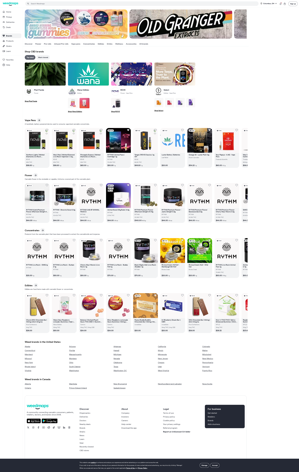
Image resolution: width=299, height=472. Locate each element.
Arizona (72, 346)
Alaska (27, 346)
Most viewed (43, 57)
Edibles (29, 286)
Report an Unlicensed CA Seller (176, 432)
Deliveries (84, 417)
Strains (82, 432)
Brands (82, 428)
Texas (116, 366)
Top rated (30, 57)
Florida (72, 350)
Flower (29, 176)
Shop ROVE (115, 111)
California (162, 346)
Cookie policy (169, 420)
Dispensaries (85, 413)
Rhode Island (30, 366)
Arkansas (117, 346)
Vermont (206, 366)
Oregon (161, 362)
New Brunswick (120, 384)
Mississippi (206, 354)
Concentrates (32, 231)
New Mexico (207, 358)
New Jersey (163, 358)
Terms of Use (130, 468)
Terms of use (168, 413)
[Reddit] (48, 427)
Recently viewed (87, 446)
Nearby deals (85, 424)
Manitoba (73, 384)
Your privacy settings (171, 424)
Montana (73, 358)
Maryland (29, 354)
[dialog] (149, 465)
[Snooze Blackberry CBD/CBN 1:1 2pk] (180, 102)
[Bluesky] (59, 427)
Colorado (206, 346)
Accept (215, 465)
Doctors (83, 420)
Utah (160, 366)
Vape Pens (30, 121)
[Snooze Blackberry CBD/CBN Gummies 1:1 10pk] (190, 102)
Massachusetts (75, 354)
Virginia (28, 370)
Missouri (28, 358)
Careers (124, 420)
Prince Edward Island (78, 388)
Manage (204, 465)
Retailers (211, 417)
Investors (125, 417)
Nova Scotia (207, 384)
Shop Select (158, 111)
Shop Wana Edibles (75, 111)
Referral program (170, 428)
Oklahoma (118, 362)
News (82, 435)
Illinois (160, 350)
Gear (82, 443)
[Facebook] (38, 427)
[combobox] (143, 4)
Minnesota (162, 354)
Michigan (117, 354)
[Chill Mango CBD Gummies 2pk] (158, 102)
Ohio (71, 362)
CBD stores (84, 450)
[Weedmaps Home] (11, 4)
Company (125, 413)
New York (29, 362)
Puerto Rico (207, 370)
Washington (74, 370)
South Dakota (74, 366)
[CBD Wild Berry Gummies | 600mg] (116, 103)
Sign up (293, 4)
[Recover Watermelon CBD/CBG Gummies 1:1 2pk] (169, 102)
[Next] (245, 24)
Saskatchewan (120, 388)
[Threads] (69, 427)
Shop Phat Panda (31, 101)
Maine (205, 350)
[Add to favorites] (47, 130)
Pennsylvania (207, 362)
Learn (82, 439)
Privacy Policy (142, 468)
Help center (126, 424)
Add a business (214, 424)
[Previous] (26, 24)
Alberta (28, 384)
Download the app (129, 428)
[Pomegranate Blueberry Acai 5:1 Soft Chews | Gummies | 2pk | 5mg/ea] (84, 103)
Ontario (28, 388)
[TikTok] (54, 427)
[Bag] (285, 4)
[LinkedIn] (64, 427)
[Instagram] (33, 427)
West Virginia (163, 370)
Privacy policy (169, 417)
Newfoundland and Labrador (170, 384)
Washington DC (120, 370)
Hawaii (116, 350)
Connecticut (30, 350)
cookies (93, 462)
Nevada (117, 358)
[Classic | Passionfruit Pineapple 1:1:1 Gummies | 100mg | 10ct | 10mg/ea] (73, 103)
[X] (28, 427)
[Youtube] (43, 427)
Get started (212, 413)
